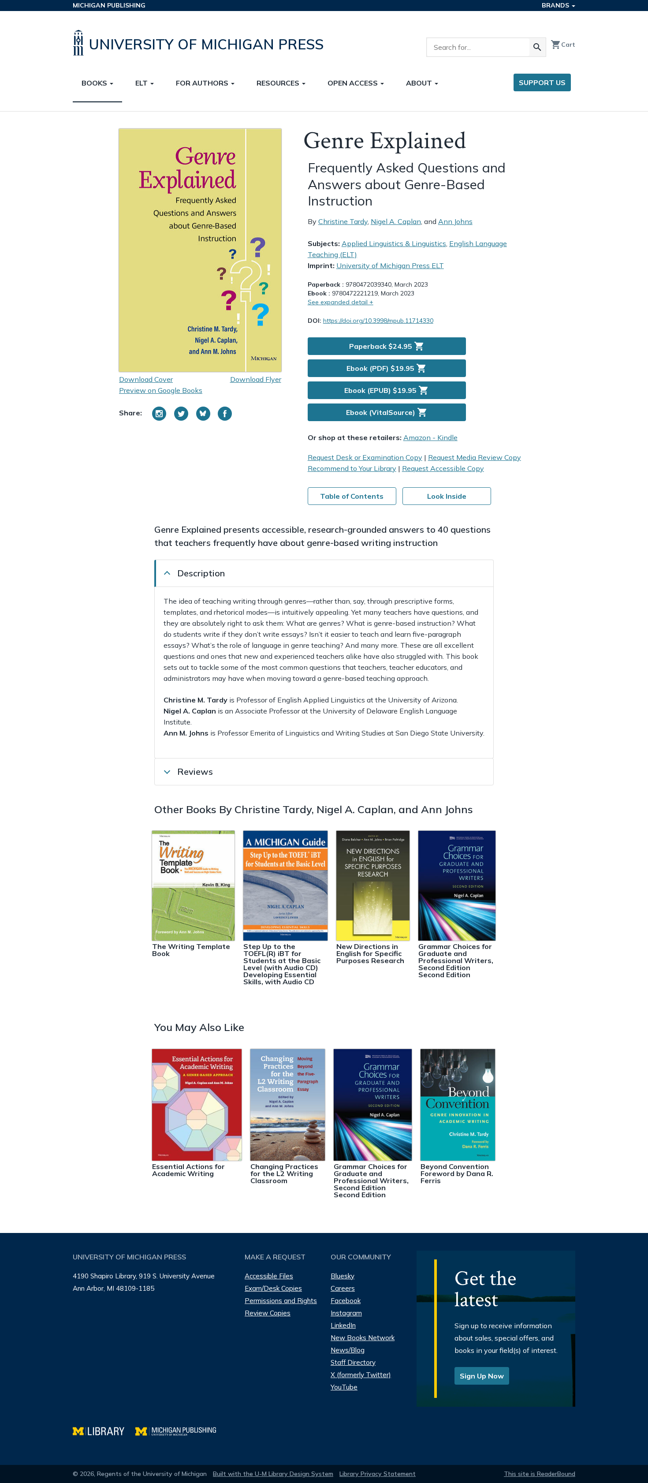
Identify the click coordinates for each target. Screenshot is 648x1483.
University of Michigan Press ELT (390, 265)
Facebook (346, 1300)
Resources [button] (279, 82)
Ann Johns (455, 221)
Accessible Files (269, 1276)
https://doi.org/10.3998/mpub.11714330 (378, 321)
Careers (343, 1288)
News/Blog (348, 1350)
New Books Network (363, 1338)
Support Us (542, 82)
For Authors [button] (203, 82)
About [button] (420, 82)
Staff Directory (353, 1362)
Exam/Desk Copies (273, 1288)
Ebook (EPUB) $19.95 (386, 390)
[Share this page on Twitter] (181, 414)
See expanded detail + (340, 302)
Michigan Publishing (109, 5)
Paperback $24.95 (387, 346)
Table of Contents (352, 496)
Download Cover (146, 379)
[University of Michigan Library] (104, 1430)
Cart (563, 44)
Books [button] (95, 82)
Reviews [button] (195, 771)
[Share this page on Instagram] (159, 414)
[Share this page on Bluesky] (203, 414)
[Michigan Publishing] (180, 1430)
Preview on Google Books (160, 390)
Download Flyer (255, 379)
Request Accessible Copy (443, 468)
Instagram (346, 1313)
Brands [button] (556, 5)
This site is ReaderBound (539, 1474)
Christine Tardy (343, 221)
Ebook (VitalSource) (387, 412)
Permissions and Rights (281, 1300)
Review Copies (267, 1313)
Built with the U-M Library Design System (273, 1474)
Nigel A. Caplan (396, 221)
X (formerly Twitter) (361, 1375)
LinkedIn (343, 1325)
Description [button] (201, 573)
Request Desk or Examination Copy (365, 457)
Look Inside (446, 496)
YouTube (344, 1387)
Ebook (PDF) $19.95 (386, 368)
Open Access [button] (354, 82)
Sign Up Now (482, 1375)
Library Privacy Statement (377, 1474)
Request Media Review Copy (474, 457)
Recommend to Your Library (352, 468)
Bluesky (342, 1276)
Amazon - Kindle (430, 437)
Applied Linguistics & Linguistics (394, 243)
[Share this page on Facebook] (225, 414)
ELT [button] (142, 82)
